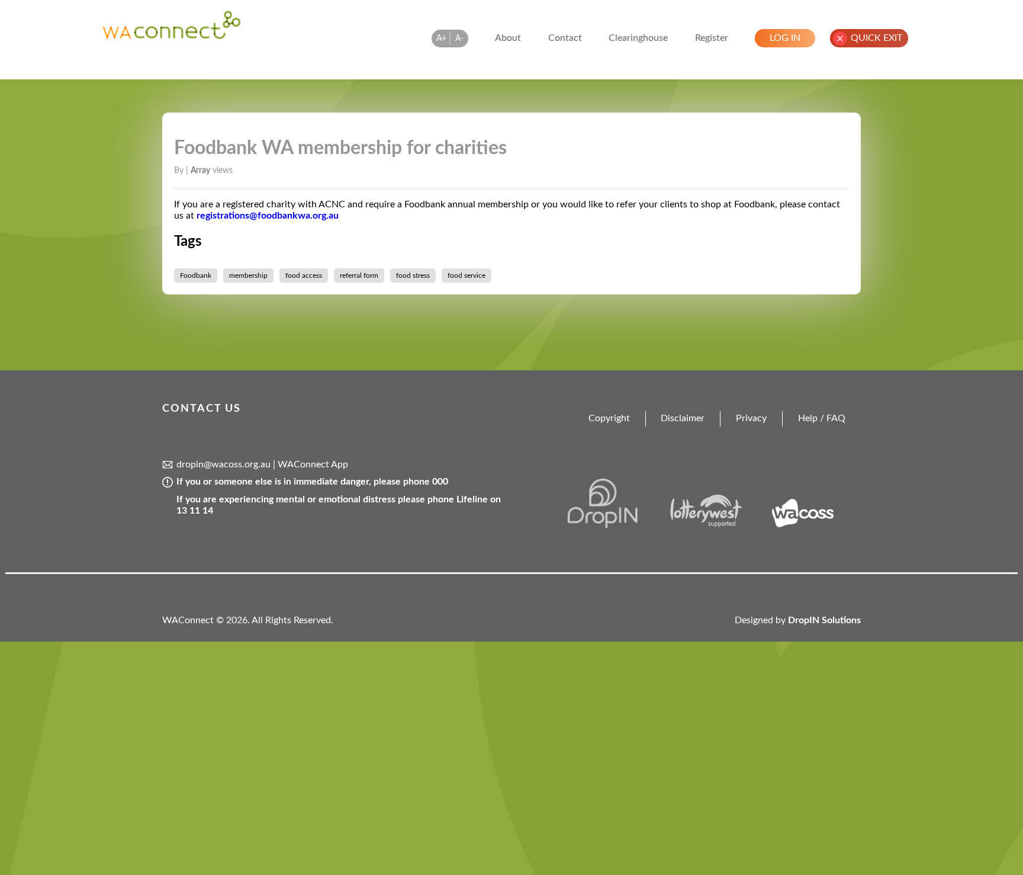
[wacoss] (812, 525)
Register (711, 38)
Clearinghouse (638, 38)
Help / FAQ (821, 418)
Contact (565, 38)
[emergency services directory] (171, 36)
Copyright (609, 418)
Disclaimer (682, 418)
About (508, 38)
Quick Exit (876, 38)
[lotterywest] (714, 525)
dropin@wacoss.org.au (223, 464)
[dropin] (615, 525)
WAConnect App (313, 464)
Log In (785, 38)
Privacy (751, 418)
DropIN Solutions (824, 620)
